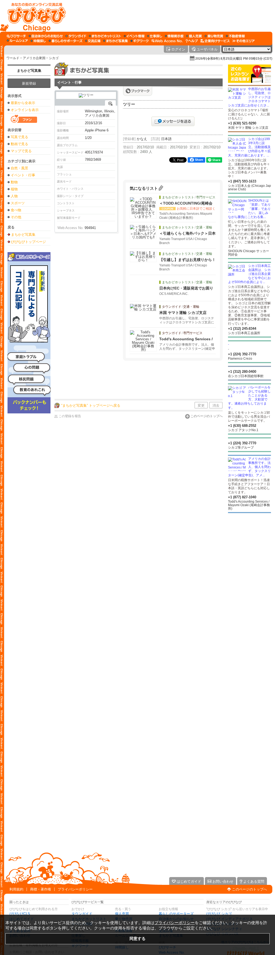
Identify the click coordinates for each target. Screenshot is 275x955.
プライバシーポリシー (75, 889)
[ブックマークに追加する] (138, 90)
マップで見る (21, 151)
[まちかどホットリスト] (105, 36)
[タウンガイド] (76, 36)
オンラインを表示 (25, 110)
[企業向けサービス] (215, 40)
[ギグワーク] (140, 40)
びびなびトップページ (28, 242)
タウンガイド (81, 914)
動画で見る (19, 144)
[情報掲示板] (174, 36)
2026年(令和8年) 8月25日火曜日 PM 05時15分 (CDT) (233, 58)
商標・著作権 (40, 889)
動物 (14, 182)
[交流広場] (92, 40)
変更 (201, 405)
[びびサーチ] (16, 36)
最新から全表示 (23, 103)
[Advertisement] (169, 16)
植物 (14, 189)
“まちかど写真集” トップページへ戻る (90, 405)
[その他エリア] (243, 40)
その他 (16, 217)
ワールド (12, 58)
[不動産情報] (235, 36)
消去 (215, 405)
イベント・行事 (23, 175)
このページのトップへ (206, 416)
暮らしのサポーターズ (176, 914)
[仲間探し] (38, 40)
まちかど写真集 (29, 71)
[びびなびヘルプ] (192, 40)
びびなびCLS (19, 914)
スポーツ (18, 203)
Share (199, 159)
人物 (14, 196)
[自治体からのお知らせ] (46, 36)
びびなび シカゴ (219, 914)
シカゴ (54, 58)
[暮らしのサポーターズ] (65, 40)
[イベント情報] (134, 36)
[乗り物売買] (214, 36)
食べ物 (16, 210)
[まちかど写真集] (115, 40)
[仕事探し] (154, 36)
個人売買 (122, 914)
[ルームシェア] (17, 40)
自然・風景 (19, 168)
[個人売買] (194, 36)
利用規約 (16, 889)
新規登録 (29, 83)
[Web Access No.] (167, 40)
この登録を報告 (70, 416)
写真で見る (19, 137)
